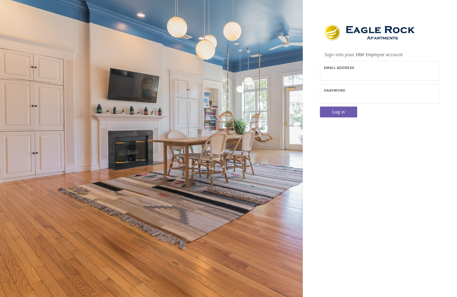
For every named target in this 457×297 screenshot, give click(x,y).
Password (334, 90)
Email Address (339, 68)
